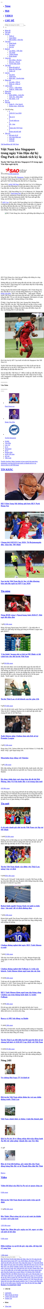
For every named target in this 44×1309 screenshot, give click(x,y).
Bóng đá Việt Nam (13, 144)
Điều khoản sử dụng (11, 1295)
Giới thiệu (8, 1293)
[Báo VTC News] (22, 1081)
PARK (7, 441)
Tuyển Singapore (10, 438)
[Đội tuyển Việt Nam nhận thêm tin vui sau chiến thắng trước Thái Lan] (22, 1088)
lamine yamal (22, 1279)
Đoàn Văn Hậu (6, 293)
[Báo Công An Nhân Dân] (22, 1205)
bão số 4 (33, 1266)
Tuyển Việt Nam (24, 1266)
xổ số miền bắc (9, 1270)
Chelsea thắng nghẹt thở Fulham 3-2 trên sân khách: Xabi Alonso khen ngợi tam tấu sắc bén (20, 970)
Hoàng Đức (9, 452)
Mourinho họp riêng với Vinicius (14, 758)
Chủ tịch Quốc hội (10, 1268)
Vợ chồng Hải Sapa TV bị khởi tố (15, 1077)
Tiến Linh (8, 458)
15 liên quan (8, 745)
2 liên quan (8, 915)
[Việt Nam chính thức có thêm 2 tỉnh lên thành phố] (22, 1110)
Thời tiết (26, 1264)
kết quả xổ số (33, 1264)
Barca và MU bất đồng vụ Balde (14, 1018)
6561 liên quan (10, 876)
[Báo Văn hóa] (22, 1103)
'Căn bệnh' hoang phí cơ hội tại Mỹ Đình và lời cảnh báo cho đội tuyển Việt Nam (21, 655)
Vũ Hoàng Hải (30, 1272)
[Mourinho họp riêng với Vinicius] (22, 754)
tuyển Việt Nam (13, 184)
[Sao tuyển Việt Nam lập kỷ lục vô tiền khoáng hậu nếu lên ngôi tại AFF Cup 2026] (22, 564)
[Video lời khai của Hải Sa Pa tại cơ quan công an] (22, 1182)
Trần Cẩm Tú (26, 1259)
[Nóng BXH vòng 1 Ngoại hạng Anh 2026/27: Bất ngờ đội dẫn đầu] (22, 603)
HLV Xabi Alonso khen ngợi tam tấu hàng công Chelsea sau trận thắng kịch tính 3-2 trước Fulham (21, 994)
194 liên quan (8, 663)
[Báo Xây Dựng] (22, 587)
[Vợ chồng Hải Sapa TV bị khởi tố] (22, 1069)
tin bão (37, 1274)
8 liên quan (4, 1192)
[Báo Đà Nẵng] (22, 1000)
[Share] (3, 389)
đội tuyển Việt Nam (30, 1277)
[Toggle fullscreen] (5, 389)
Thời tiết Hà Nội (21, 1268)
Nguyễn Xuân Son (10, 1272)
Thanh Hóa (36, 1268)
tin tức (5, 1277)
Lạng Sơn (31, 1274)
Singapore (20, 177)
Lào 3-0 (7, 445)
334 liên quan (9, 836)
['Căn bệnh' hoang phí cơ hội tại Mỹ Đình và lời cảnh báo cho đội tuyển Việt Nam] (22, 642)
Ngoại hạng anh (22, 1274)
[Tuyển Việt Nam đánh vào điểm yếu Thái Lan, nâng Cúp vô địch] (22, 855)
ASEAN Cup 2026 (13, 1275)
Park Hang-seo (10, 406)
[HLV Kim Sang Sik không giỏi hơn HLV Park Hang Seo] (22, 487)
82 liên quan (9, 1209)
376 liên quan (8, 706)
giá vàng (13, 1264)
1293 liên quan (5, 1225)
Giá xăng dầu (10, 1281)
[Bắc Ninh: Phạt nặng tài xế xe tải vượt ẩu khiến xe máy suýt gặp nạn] (22, 1212)
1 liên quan (7, 764)
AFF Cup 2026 (19, 1261)
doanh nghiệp (20, 1281)
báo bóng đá (18, 1259)
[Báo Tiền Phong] (22, 660)
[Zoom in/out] (6, 389)
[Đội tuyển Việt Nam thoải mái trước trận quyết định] (22, 1196)
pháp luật (7, 1264)
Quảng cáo (8, 1298)
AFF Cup (5, 202)
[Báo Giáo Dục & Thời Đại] (22, 951)
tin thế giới (8, 1263)
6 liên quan (9, 978)
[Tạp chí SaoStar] (22, 168)
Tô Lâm (34, 1259)
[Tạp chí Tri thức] (22, 702)
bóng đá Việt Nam (18, 1277)
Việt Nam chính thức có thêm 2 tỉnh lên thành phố (22, 1119)
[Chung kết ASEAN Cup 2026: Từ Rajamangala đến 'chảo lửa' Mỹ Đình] (22, 525)
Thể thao (4, 144)
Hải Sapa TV (29, 1263)
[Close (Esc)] (1, 389)
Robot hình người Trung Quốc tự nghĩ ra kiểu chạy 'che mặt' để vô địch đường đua (20, 907)
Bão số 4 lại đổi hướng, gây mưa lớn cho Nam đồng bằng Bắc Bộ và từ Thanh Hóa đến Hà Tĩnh (22, 1165)
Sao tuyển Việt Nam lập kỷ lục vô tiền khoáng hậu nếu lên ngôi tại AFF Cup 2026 (20, 582)
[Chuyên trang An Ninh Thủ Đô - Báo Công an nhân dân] (22, 833)
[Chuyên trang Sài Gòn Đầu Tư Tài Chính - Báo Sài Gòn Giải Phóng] (22, 548)
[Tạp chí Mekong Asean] (22, 911)
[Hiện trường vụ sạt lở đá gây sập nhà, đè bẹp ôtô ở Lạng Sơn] (22, 1242)
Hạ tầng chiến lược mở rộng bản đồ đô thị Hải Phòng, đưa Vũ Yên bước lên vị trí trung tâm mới (21, 780)
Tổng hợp (8, 1306)
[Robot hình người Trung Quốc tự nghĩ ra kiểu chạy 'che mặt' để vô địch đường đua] (22, 894)
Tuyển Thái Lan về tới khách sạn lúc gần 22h (20, 699)
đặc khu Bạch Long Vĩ (27, 1275)
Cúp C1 (27, 1281)
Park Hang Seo (16, 193)
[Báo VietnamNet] (22, 621)
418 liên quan (5, 788)
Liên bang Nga (16, 1263)
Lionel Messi (20, 1272)
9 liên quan (4, 1238)
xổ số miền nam (19, 1270)
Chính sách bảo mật (11, 1296)
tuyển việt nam (9, 454)
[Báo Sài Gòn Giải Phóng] (22, 1235)
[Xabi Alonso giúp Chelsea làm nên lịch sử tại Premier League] (22, 724)
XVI (37, 1275)
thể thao (34, 1283)
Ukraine (16, 1266)
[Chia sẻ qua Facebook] (1, 382)
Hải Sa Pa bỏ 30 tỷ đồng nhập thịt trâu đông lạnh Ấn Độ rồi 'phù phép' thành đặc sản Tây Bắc (22, 1139)
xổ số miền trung (10, 1283)
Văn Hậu (8, 443)
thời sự (9, 1277)
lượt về (16, 1279)
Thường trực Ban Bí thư (24, 1283)
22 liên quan (12, 174)
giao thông (19, 1264)
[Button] (1, 2)
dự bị (6, 450)
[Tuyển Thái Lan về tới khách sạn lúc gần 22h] (22, 687)
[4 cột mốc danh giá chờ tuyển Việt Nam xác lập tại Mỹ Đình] (22, 815)
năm (23, 1263)
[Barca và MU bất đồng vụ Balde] (22, 1014)
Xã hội (29, 1268)
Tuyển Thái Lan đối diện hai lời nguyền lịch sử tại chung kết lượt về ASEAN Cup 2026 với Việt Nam (22, 1041)
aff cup (7, 456)
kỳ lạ (6, 447)
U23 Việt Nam (32, 1279)
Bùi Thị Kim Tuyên (7, 1259)
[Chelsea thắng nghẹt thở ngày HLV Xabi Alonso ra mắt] (22, 933)
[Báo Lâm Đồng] (22, 974)
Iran (31, 1281)
